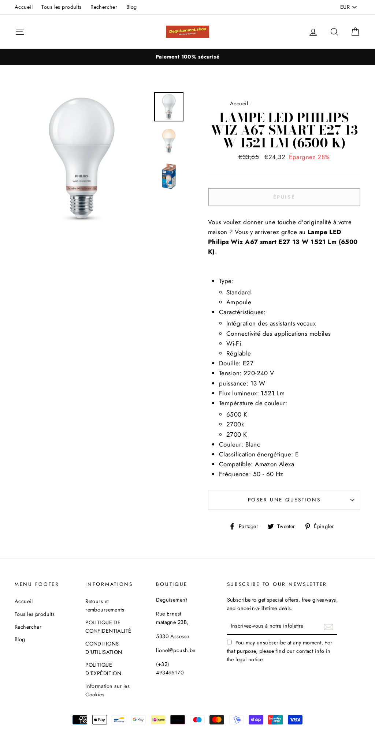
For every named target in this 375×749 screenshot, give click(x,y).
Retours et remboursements (104, 605)
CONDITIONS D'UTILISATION (103, 648)
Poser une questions (284, 499)
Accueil (24, 7)
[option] (187, 57)
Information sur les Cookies (107, 690)
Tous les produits (61, 7)
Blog (131, 7)
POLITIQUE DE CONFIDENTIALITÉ (108, 627)
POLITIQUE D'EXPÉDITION (103, 669)
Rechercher (103, 7)
